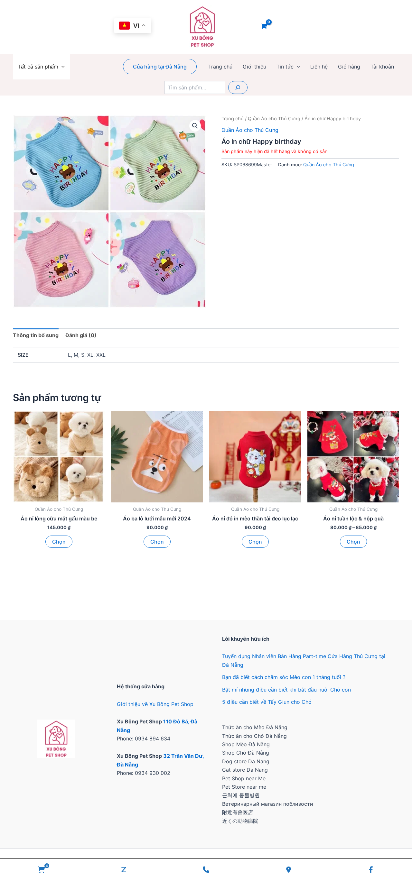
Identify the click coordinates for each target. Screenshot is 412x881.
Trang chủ (220, 66)
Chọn (59, 541)
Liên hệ (319, 66)
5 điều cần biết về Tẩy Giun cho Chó (267, 702)
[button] (61, 66)
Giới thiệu (254, 66)
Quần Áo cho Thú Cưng (274, 119)
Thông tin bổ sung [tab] (36, 335)
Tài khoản (382, 66)
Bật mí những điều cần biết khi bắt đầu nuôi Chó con (286, 689)
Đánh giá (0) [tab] (81, 335)
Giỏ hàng (349, 66)
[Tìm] (238, 87)
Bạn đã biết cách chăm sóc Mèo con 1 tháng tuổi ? (283, 677)
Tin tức (285, 66)
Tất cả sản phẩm (38, 66)
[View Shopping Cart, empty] (264, 26)
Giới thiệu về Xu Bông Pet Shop (155, 704)
